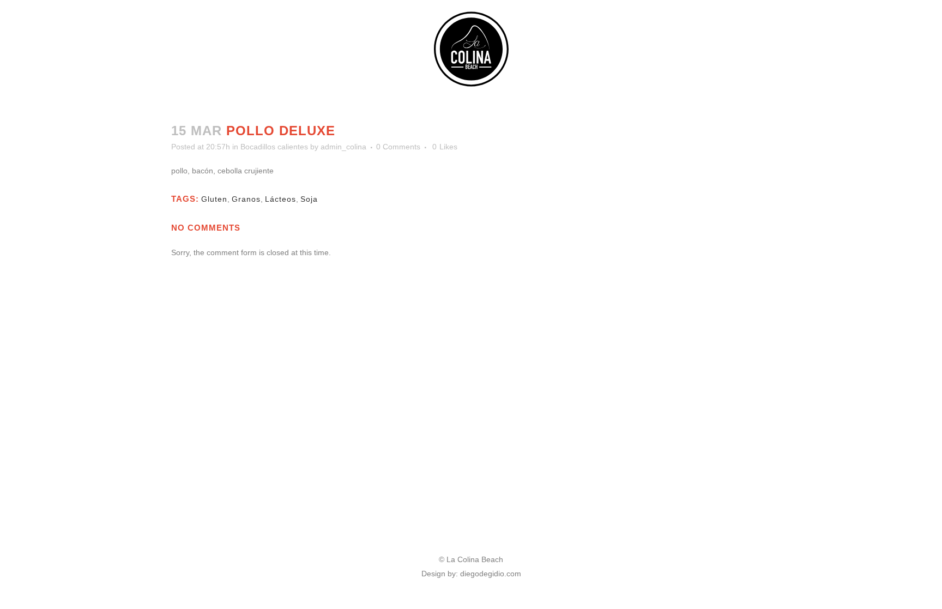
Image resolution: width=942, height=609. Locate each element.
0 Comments (398, 146)
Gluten (214, 199)
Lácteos (280, 199)
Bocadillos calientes (274, 146)
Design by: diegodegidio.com (471, 573)
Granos (246, 199)
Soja (309, 199)
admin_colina (343, 146)
